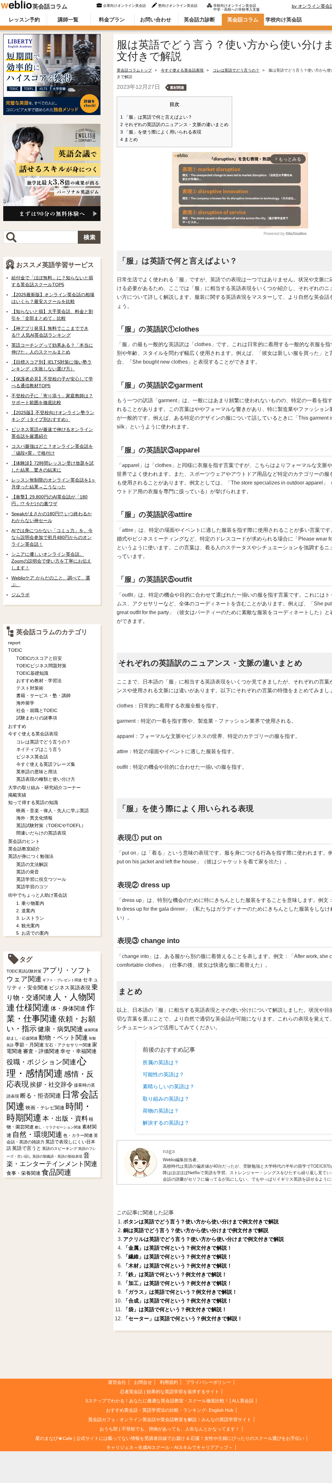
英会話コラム (49, 6)
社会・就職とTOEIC (36, 710)
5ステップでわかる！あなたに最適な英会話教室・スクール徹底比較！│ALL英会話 (170, 1400)
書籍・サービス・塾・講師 (43, 695)
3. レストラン (30, 918)
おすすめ (17, 726)
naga (169, 1151)
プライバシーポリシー (208, 1382)
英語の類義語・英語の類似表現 (57, 1156)
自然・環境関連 (37, 1134)
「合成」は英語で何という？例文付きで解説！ (177, 1300)
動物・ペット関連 (63, 1037)
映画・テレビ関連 (45, 1107)
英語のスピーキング (59, 1148)
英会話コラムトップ (134, 70)
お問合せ (143, 1382)
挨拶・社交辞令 (51, 1084)
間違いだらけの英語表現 (41, 832)
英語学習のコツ (32, 886)
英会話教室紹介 (24, 848)
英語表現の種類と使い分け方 (45, 779)
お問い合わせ (155, 19)
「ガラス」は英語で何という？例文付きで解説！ (180, 1292)
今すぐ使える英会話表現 (182, 70)
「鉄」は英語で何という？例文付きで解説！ (175, 1274)
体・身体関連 (68, 1008)
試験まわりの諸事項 (36, 717)
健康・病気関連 (60, 1029)
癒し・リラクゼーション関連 (58, 1127)
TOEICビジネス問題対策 (41, 665)
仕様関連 (33, 1007)
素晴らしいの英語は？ (169, 1086)
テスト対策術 (29, 688)
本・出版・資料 (65, 1118)
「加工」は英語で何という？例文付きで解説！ (177, 1283)
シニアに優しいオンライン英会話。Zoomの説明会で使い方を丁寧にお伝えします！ (51, 561)
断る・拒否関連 (40, 1095)
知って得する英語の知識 (33, 802)
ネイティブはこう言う (39, 749)
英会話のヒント (24, 841)
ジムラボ (20, 594)
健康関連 (91, 1030)
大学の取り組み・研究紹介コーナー (44, 787)
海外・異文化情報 (34, 818)
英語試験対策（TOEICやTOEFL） (51, 825)
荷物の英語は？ (161, 1111)
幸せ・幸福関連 (78, 1051)
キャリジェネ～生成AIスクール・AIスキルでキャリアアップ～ (169, 1447)
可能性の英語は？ (163, 1074)
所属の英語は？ (161, 1062)
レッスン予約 (24, 19)
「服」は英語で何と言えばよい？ (156, 117)
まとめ (129, 139)
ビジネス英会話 (32, 756)
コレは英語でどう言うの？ (236, 70)
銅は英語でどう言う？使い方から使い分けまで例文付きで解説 (195, 1230)
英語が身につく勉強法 (30, 856)
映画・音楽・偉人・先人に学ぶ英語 (52, 810)
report (14, 642)
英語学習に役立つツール (41, 879)
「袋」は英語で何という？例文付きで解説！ (175, 1309)
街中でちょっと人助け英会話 (37, 895)
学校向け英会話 (284, 19)
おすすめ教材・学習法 (39, 680)
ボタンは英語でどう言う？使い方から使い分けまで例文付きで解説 (201, 1221)
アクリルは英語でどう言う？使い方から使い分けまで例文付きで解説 (203, 1239)
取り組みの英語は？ (166, 1099)
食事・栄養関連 (23, 1173)
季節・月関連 (29, 1044)
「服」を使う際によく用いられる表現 (160, 132)
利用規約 (169, 1382)
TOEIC (15, 650)
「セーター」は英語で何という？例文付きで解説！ (183, 1318)
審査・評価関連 (41, 1051)
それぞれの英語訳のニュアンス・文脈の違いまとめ (174, 124)
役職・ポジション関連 (41, 1062)
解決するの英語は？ (166, 1123)
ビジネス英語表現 (69, 987)
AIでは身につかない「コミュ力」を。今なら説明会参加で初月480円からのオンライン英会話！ (52, 537)
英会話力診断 (199, 19)
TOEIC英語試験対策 (24, 971)
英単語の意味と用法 (36, 771)
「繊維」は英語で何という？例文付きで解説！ (177, 1256)
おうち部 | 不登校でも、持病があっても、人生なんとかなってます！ (170, 1428)
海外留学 (25, 703)
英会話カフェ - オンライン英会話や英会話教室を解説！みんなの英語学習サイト (169, 1419)
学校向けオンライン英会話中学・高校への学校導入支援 (236, 7)
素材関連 (177, 87)
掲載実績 (17, 795)
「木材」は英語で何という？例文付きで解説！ (177, 1265)
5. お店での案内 (32, 933)
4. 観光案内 (28, 925)
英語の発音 (27, 871)
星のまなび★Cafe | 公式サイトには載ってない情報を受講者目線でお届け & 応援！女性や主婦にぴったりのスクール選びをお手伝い (169, 1438)
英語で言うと (26, 1148)
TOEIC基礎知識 (32, 673)
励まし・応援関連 (22, 1038)
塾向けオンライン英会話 (177, 5)
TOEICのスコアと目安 (39, 658)
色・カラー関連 (78, 1135)
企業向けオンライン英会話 (124, 5)
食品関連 (56, 1172)
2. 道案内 (25, 910)
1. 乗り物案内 (30, 903)
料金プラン (112, 19)
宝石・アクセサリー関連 (68, 1045)
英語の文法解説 (32, 864)
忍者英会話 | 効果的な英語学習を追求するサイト (169, 1391)
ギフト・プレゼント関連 (62, 980)
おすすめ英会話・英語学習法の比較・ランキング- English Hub (169, 1410)
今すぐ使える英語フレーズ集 (45, 764)
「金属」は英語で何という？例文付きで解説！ (177, 1248)
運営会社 (117, 1382)
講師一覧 (68, 19)
